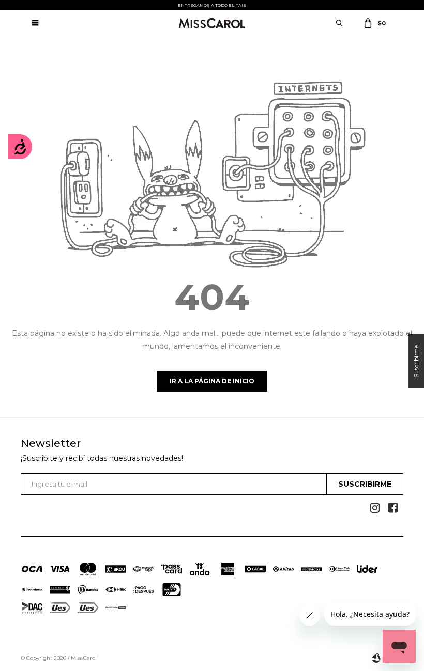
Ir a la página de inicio (212, 381)
